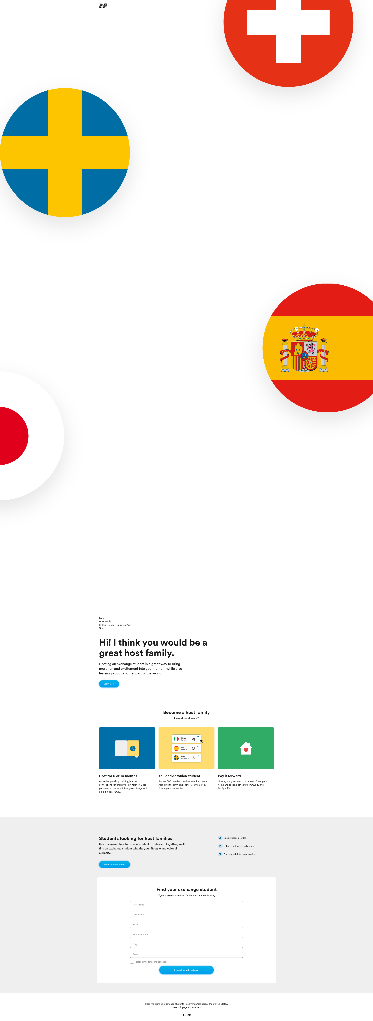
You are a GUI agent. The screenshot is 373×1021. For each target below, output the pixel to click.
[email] (189, 1015)
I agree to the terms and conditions (151, 961)
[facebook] (183, 1015)
